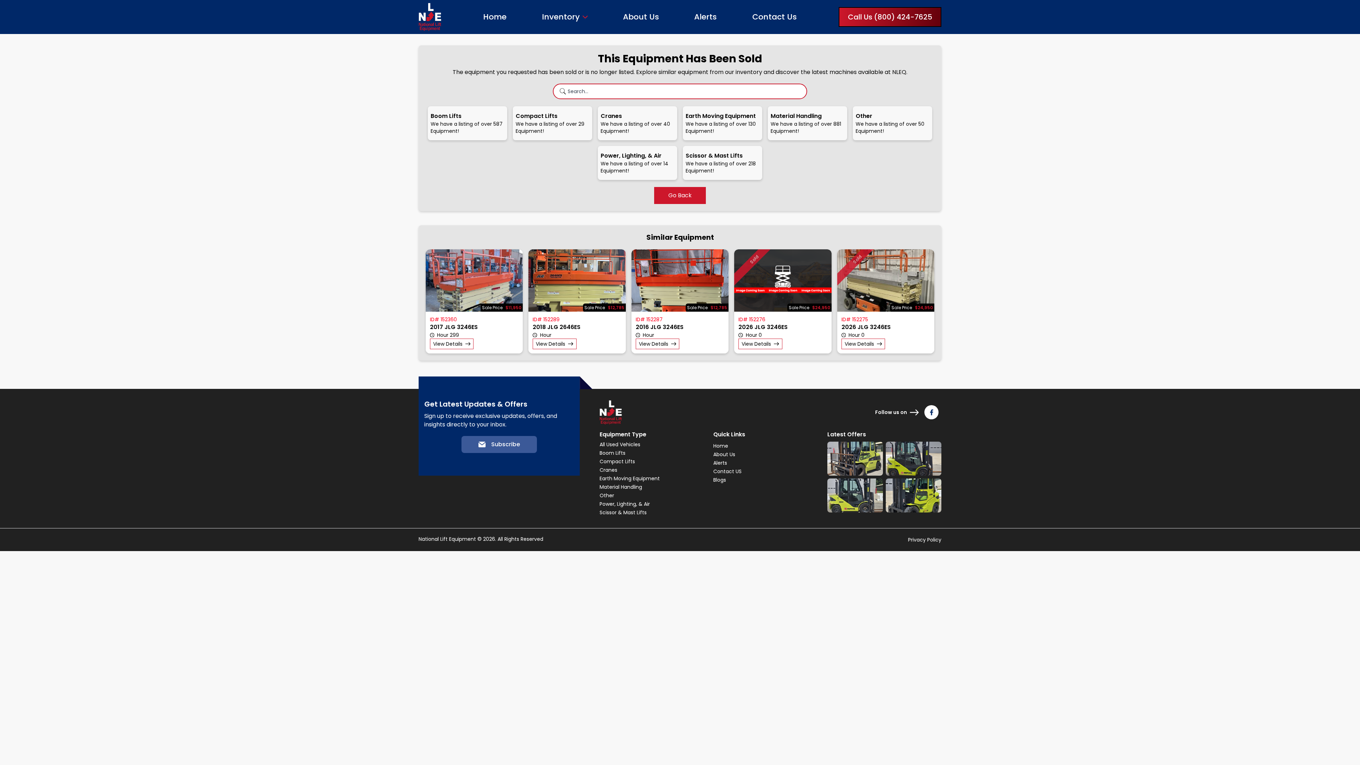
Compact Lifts (617, 461)
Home (494, 16)
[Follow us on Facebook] (931, 412)
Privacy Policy (924, 539)
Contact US (727, 471)
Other (607, 495)
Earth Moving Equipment (630, 478)
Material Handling (621, 487)
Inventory (561, 17)
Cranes (608, 470)
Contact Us (774, 16)
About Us (641, 16)
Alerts (705, 16)
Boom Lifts (612, 453)
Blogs (719, 479)
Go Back (680, 195)
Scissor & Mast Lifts (623, 512)
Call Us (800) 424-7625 (890, 17)
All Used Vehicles (620, 444)
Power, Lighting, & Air (625, 504)
